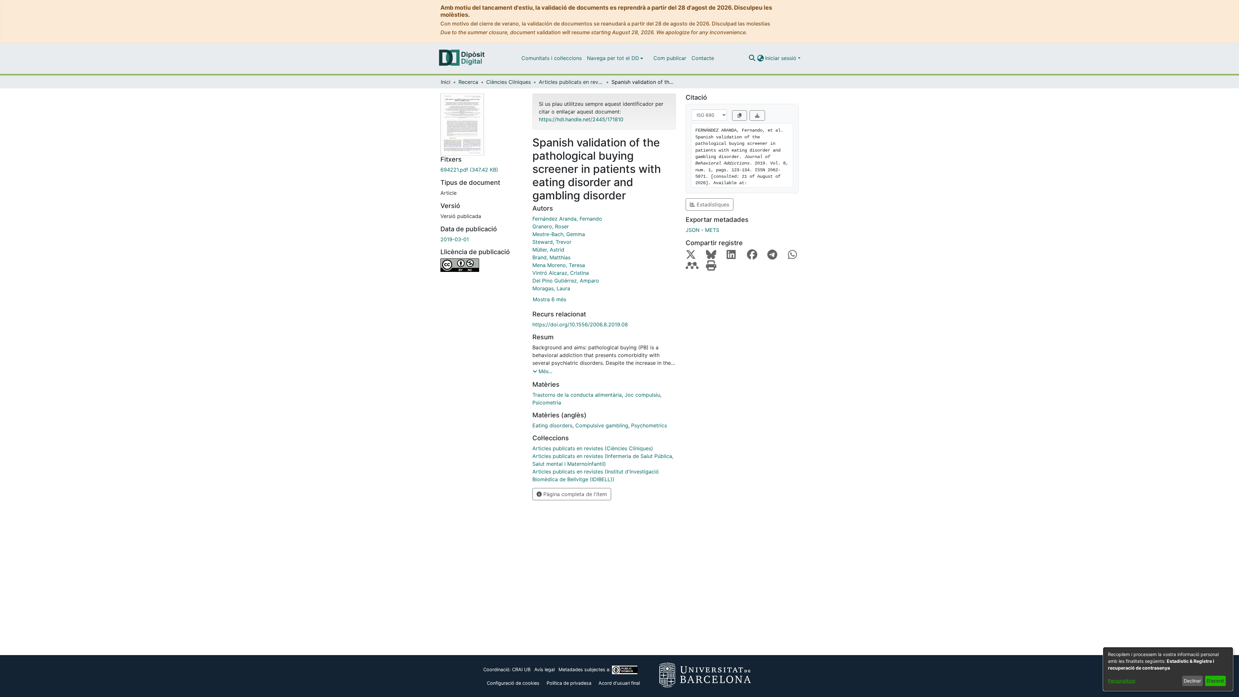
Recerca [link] (468, 82)
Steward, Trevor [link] (551, 242)
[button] (752, 58)
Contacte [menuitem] (702, 58)
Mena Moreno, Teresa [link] (558, 265)
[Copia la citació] (739, 115)
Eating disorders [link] (552, 425)
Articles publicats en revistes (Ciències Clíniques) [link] (571, 82)
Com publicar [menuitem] (669, 58)
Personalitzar (1121, 680)
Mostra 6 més (549, 299)
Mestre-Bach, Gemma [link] (558, 234)
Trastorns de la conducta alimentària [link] (577, 395)
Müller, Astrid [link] (548, 249)
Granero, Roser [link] (550, 226)
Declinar (1192, 680)
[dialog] (1168, 669)
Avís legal (544, 669)
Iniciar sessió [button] (781, 58)
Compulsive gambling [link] (601, 425)
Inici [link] (445, 82)
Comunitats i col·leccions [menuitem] (551, 58)
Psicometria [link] (546, 402)
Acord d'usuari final (619, 683)
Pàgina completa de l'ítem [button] (574, 494)
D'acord (1215, 680)
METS (712, 230)
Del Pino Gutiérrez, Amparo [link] (565, 280)
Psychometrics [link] (649, 425)
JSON (693, 230)
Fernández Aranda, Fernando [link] (567, 218)
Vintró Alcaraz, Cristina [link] (560, 273)
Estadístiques (712, 204)
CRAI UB (521, 669)
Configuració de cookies (513, 683)
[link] (481, 170)
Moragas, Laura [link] (551, 288)
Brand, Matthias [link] (551, 257)
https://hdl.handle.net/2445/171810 (581, 119)
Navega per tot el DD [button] (613, 58)
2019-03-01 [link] (454, 239)
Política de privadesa (569, 683)
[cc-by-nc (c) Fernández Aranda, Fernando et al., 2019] (481, 265)
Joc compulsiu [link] (642, 395)
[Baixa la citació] (757, 115)
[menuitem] (615, 58)
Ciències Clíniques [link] (508, 82)
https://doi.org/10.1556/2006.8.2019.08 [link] (580, 324)
